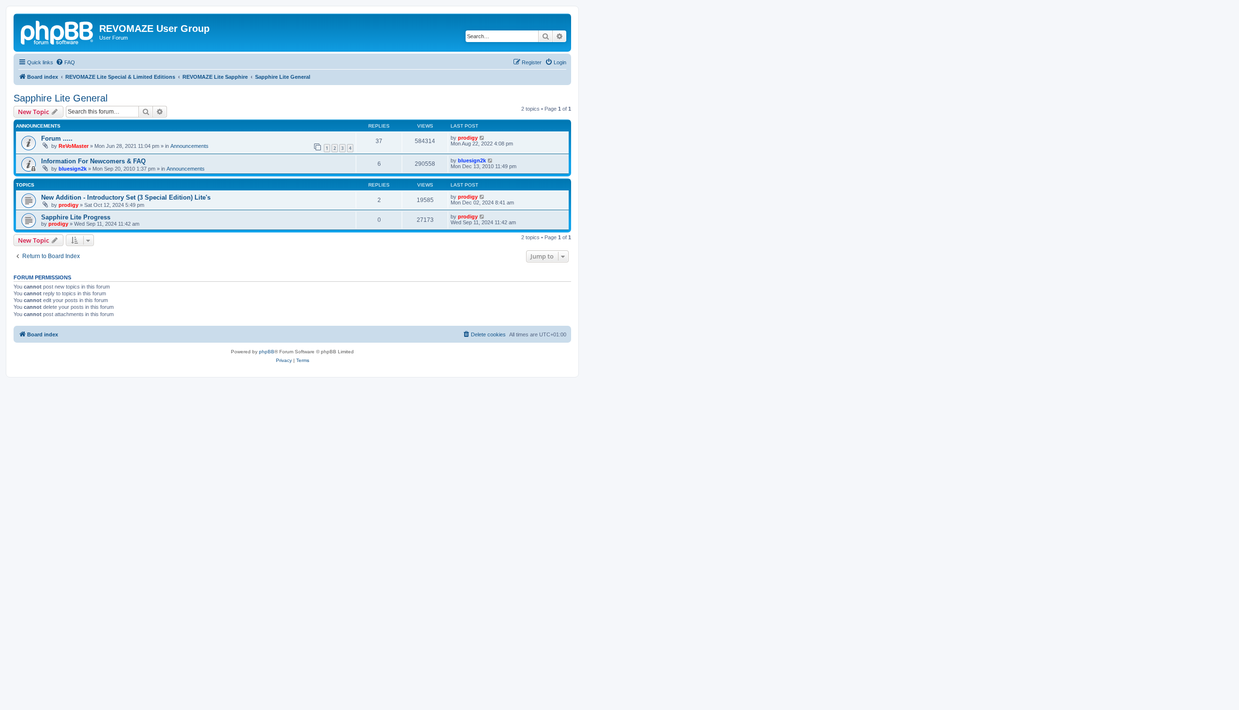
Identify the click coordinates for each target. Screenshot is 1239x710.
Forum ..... (57, 138)
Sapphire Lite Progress (75, 217)
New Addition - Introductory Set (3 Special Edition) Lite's (126, 197)
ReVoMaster (74, 146)
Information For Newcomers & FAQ (93, 161)
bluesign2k (73, 169)
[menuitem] (65, 62)
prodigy (468, 138)
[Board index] (57, 31)
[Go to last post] (482, 138)
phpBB (266, 351)
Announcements (189, 146)
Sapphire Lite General (60, 98)
